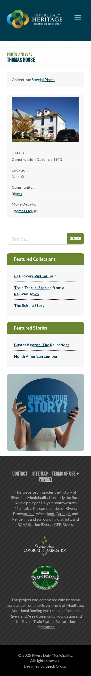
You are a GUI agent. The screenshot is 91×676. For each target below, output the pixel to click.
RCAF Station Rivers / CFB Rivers (45, 524)
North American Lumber (36, 356)
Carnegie (63, 513)
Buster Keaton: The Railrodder (41, 344)
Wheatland (45, 513)
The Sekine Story (29, 305)
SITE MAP (40, 474)
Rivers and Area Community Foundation (42, 616)
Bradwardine (23, 513)
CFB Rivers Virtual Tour (35, 276)
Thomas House (24, 210)
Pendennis (20, 519)
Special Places (43, 79)
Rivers (17, 193)
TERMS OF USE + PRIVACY (59, 477)
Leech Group (55, 666)
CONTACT (19, 474)
